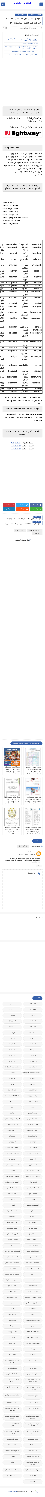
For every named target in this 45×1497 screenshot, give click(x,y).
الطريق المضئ (22, 3)
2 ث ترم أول (12, 1027)
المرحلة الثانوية (33, 1245)
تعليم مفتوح (12, 1286)
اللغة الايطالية (12, 1222)
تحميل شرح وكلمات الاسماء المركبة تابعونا (23, 55)
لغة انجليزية (21, 15)
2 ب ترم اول (12, 1021)
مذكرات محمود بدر (33, 1408)
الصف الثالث (12, 1171)
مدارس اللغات (33, 1361)
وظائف (32, 1481)
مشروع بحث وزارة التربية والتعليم (12, 1432)
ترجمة (33, 1280)
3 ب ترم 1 (12, 1038)
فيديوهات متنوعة (33, 1332)
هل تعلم (33, 1476)
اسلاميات (12, 1102)
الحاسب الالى (33, 1148)
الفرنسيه (12, 1199)
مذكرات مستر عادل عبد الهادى (33, 1425)
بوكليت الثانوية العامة (12, 1274)
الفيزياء (12, 1205)
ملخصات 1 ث (32, 1445)
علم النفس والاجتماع (33, 1320)
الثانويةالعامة (32, 1136)
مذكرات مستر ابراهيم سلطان (12, 1409)
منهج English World (12, 1451)
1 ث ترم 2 (12, 1010)
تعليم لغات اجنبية (12, 1280)
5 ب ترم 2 (12, 1056)
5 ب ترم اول (33, 1061)
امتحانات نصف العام (12, 1263)
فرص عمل (12, 1320)
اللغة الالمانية (12, 1217)
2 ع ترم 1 (12, 1033)
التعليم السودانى (32, 1130)
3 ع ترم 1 (32, 1050)
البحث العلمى (32, 1113)
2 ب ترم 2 (33, 1021)
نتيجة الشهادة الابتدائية (12, 1470)
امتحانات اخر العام (33, 1251)
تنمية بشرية (12, 1291)
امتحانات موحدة (32, 1257)
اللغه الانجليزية (33, 1234)
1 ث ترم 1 (33, 1010)
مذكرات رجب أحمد (12, 1387)
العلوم (33, 1199)
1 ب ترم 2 (12, 1004)
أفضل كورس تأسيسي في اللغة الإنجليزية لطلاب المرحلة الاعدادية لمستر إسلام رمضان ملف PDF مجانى (33, 771)
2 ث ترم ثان (32, 1033)
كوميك (12, 1349)
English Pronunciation (12, 1067)
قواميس (12, 1338)
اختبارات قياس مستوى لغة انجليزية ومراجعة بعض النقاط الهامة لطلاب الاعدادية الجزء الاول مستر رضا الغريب (33, 832)
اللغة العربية (32, 1228)
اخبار (12, 1084)
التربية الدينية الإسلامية (12, 1119)
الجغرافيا (33, 1142)
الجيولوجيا (12, 1142)
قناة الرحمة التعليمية (33, 1338)
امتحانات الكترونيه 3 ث (12, 1251)
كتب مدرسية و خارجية (33, 1343)
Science (32, 1079)
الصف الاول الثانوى (33, 1171)
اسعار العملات (33, 1102)
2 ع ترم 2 (33, 1038)
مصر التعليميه (33, 1439)
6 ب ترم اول (33, 1067)
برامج (33, 1274)
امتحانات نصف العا (32, 1263)
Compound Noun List (30, 44)
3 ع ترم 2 (12, 1044)
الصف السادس (12, 1194)
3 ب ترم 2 (33, 1044)
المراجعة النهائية (12, 1234)
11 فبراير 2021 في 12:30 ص (26, 854)
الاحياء (33, 1107)
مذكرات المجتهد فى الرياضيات (12, 1381)
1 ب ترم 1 (33, 1004)
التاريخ (12, 1113)
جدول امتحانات (12, 1297)
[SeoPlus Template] (36, 1491)
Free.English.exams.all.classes (32, 1073)
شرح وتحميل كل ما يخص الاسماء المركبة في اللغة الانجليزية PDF (23, 40)
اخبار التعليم (33, 1090)
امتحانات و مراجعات (32, 1268)
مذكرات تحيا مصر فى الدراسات (33, 1388)
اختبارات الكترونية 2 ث (33, 1096)
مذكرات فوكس (33, 1403)
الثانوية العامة (12, 1130)
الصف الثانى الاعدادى (12, 1182)
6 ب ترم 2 (12, 1061)
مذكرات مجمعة (12, 1403)
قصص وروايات (12, 1332)
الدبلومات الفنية (32, 1153)
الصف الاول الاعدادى (12, 1165)
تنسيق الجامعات (32, 1291)
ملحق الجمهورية (12, 1439)
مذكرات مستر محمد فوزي (12, 1425)
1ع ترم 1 (32, 1015)
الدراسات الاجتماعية (12, 1153)
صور (32, 1314)
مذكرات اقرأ (33, 1368)
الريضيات (12, 1159)
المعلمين (12, 1245)
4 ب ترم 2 (33, 1056)
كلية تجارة (12, 1343)
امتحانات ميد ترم (12, 1257)
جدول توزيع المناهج (32, 1303)
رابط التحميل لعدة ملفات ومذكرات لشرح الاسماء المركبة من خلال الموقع (21, 48)
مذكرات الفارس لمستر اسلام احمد (32, 1381)
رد (38, 866)
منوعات (12, 1456)
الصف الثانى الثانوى (33, 1188)
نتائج (12, 1462)
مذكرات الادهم (12, 1368)
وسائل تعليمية (12, 1476)
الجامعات (12, 1136)
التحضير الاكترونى (33, 1119)
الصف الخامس (12, 1188)
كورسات (33, 1349)
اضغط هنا (16, 443)
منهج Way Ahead (33, 1456)
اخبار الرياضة (12, 1090)
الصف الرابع (33, 1194)
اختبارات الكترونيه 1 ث (12, 1096)
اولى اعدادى (12, 1268)
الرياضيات (33, 1159)
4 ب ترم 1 (12, 1050)
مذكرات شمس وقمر (12, 1395)
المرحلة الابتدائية (32, 1240)
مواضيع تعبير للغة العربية (32, 1463)
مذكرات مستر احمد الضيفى (32, 1417)
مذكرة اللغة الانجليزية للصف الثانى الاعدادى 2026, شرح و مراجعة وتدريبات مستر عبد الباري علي (12, 771)
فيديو (33, 1326)
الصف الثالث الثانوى (12, 1176)
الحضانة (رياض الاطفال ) (12, 1148)
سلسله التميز (33, 1309)
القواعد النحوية (12, 1211)
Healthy (12, 1073)
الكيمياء (33, 1217)
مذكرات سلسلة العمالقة (32, 1396)
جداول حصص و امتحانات (32, 1297)
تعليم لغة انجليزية (33, 1286)
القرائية (32, 1211)
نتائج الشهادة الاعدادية (32, 1470)
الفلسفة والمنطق (33, 1205)
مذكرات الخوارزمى (33, 1374)
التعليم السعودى (12, 1125)
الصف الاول (33, 1165)
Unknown (31, 852)
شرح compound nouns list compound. (25, 52)
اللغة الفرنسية (12, 1228)
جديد (12, 1303)
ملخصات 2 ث (12, 1445)
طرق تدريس (12, 1314)
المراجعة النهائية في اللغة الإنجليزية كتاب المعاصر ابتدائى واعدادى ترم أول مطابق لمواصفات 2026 (33, 802)
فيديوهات (12, 1326)
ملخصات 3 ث (32, 1451)
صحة (12, 1309)
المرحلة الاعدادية (35, 15)
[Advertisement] (22, 82)
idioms (32, 1084)
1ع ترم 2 (12, 1015)
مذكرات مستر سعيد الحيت (12, 1417)
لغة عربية (12, 1355)
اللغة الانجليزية (33, 1222)
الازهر (12, 1107)
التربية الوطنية (33, 1125)
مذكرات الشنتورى (12, 1374)
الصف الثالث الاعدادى (33, 1176)
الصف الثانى (33, 1182)
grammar (36, 533)
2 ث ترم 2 (33, 1027)
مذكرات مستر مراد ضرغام (33, 1432)
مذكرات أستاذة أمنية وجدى (12, 1361)
